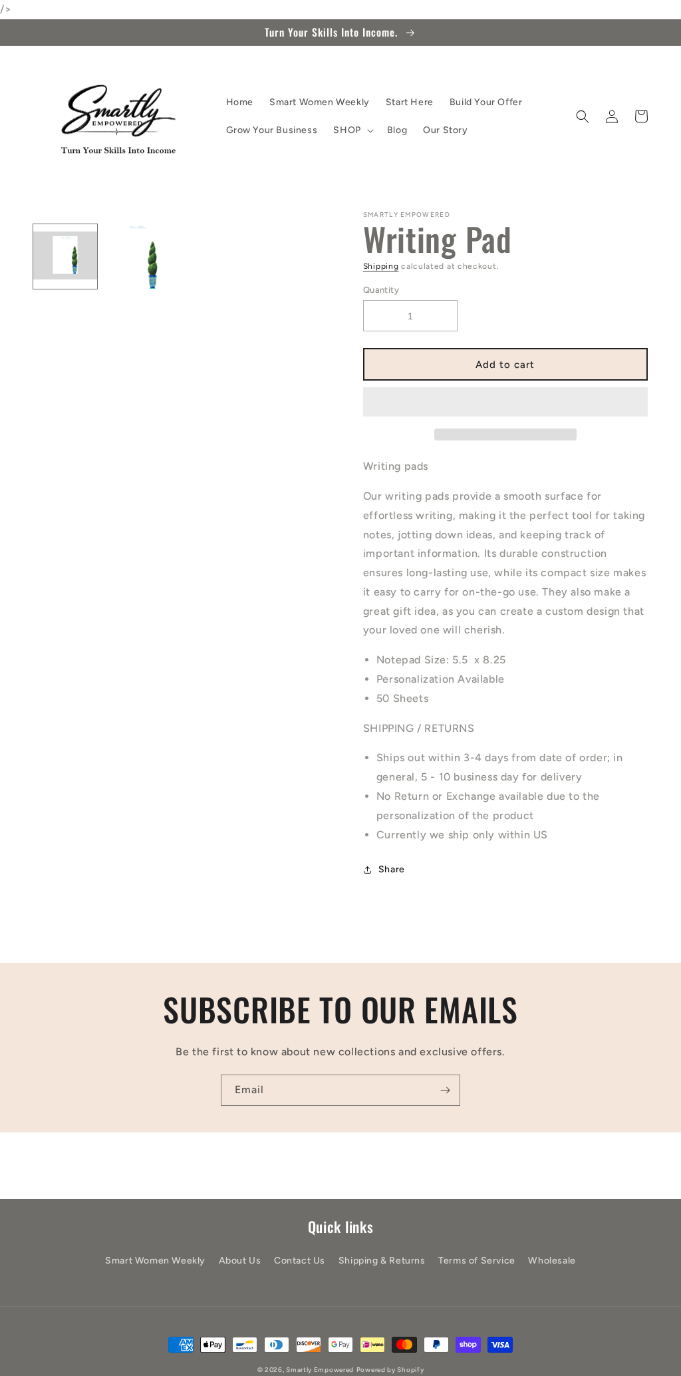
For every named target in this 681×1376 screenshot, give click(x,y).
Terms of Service (476, 1260)
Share (391, 869)
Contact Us (299, 1260)
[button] (505, 402)
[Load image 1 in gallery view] (65, 256)
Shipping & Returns (382, 1260)
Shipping (381, 266)
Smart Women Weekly (155, 1260)
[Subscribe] (445, 1090)
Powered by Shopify (390, 1369)
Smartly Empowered (320, 1369)
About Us (240, 1260)
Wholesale (551, 1260)
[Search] (582, 116)
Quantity (381, 290)
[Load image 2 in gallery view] (136, 256)
